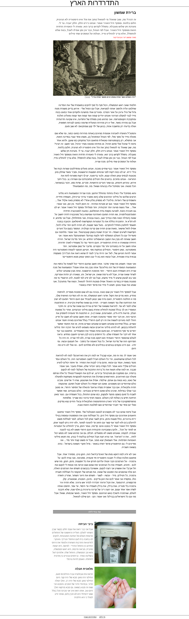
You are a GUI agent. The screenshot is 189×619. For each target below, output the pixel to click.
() (88, 97)
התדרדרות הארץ (90, 617)
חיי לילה (102, 617)
